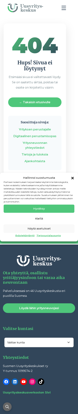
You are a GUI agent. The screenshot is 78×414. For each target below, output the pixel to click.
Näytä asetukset (39, 228)
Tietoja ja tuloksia (35, 154)
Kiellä (39, 218)
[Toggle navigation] (65, 9)
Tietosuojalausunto (48, 235)
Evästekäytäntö (25, 235)
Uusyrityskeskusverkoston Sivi (27, 392)
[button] (72, 177)
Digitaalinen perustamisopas (34, 136)
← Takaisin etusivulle (34, 102)
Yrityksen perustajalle (35, 129)
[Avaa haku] (7, 406)
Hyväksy (39, 208)
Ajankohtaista (34, 161)
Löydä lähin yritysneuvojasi (39, 308)
